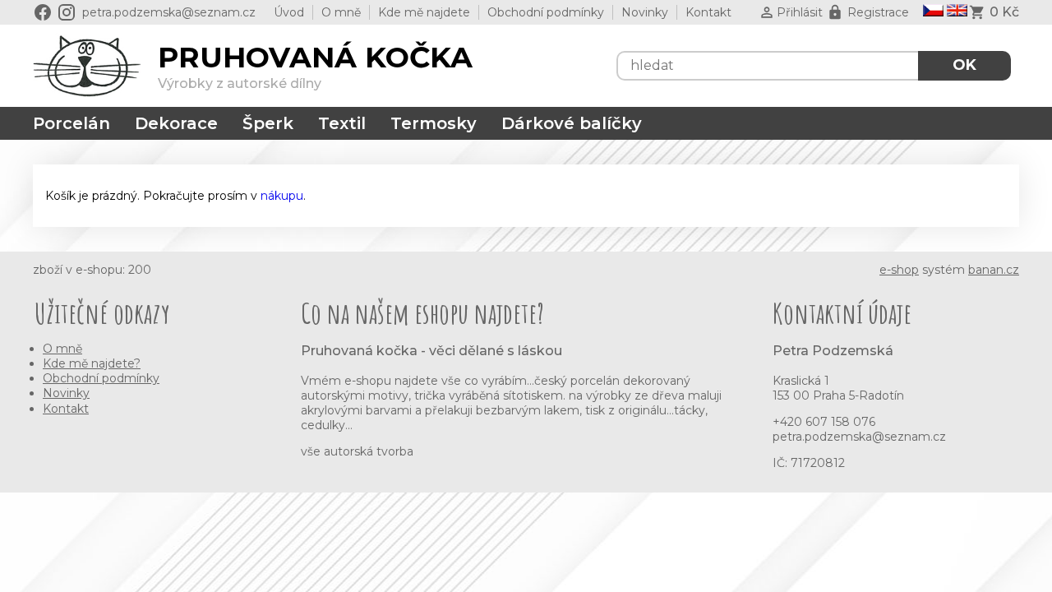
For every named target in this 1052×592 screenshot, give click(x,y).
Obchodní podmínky (545, 12)
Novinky (644, 12)
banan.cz (993, 269)
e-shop (899, 269)
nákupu (282, 195)
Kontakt (708, 12)
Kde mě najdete (424, 12)
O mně (341, 12)
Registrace (878, 12)
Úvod (289, 12)
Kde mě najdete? (92, 363)
